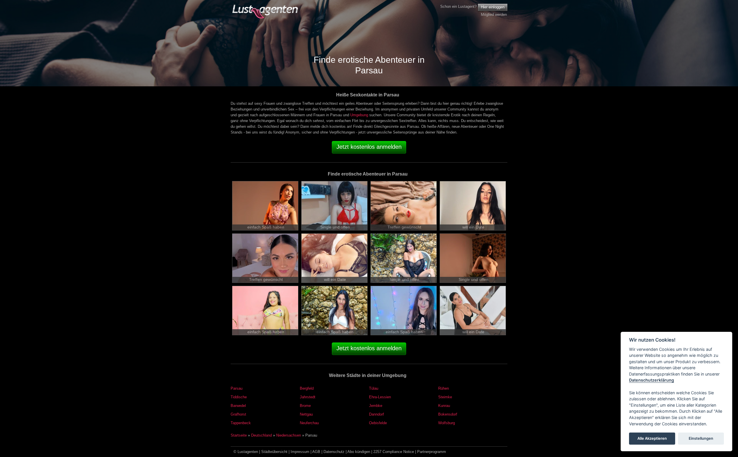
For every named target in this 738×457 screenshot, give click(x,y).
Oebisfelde (378, 423)
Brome (305, 405)
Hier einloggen (492, 7)
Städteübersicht (274, 452)
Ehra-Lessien (380, 397)
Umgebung (359, 115)
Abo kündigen (358, 452)
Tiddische (239, 397)
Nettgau (306, 414)
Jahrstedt (307, 397)
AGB (316, 452)
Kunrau (444, 405)
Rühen (443, 388)
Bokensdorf (447, 414)
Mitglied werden (494, 14)
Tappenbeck (241, 423)
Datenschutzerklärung (651, 380)
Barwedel (238, 405)
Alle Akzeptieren (652, 438)
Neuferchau (309, 423)
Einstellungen (701, 438)
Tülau (373, 388)
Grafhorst (238, 414)
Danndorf (376, 414)
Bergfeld (307, 388)
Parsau (236, 388)
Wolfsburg (446, 423)
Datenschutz (333, 452)
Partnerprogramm (431, 452)
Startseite (239, 435)
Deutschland (261, 435)
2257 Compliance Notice (393, 452)
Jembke (375, 405)
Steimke (445, 397)
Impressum (300, 452)
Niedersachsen (288, 435)
